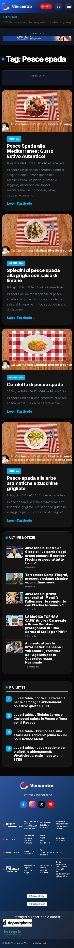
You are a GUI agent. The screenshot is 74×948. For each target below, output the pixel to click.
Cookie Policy (38, 904)
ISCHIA (7, 22)
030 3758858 (44, 871)
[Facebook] (23, 804)
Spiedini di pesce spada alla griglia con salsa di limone (33, 275)
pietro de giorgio (61, 22)
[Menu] (68, 6)
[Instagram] (32, 804)
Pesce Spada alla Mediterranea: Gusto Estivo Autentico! (30, 151)
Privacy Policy (38, 896)
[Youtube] (50, 804)
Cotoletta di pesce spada (35, 384)
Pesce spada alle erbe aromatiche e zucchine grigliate (32, 483)
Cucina (14, 138)
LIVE (47, 6)
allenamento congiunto (31, 22)
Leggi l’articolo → (21, 203)
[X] (41, 804)
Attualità (16, 263)
